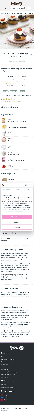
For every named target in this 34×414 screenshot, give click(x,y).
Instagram (6, 395)
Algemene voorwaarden (8, 359)
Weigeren (17, 227)
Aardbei (22, 91)
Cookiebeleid (5, 364)
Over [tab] (28, 189)
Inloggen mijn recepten (17, 8)
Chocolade (14, 91)
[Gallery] (17, 32)
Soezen (5, 91)
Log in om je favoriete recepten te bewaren (18, 95)
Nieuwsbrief (4, 369)
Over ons (3, 356)
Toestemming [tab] (6, 189)
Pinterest (6, 400)
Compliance (4, 367)
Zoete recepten (5, 13)
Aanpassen (16, 222)
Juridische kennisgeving (8, 374)
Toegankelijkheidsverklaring (9, 372)
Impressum (4, 377)
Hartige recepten (17, 13)
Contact (3, 384)
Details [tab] (17, 189)
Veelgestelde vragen (7, 387)
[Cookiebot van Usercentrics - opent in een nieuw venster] (25, 185)
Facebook (6, 397)
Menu (29, 8)
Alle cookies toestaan (17, 217)
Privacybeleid (5, 362)
